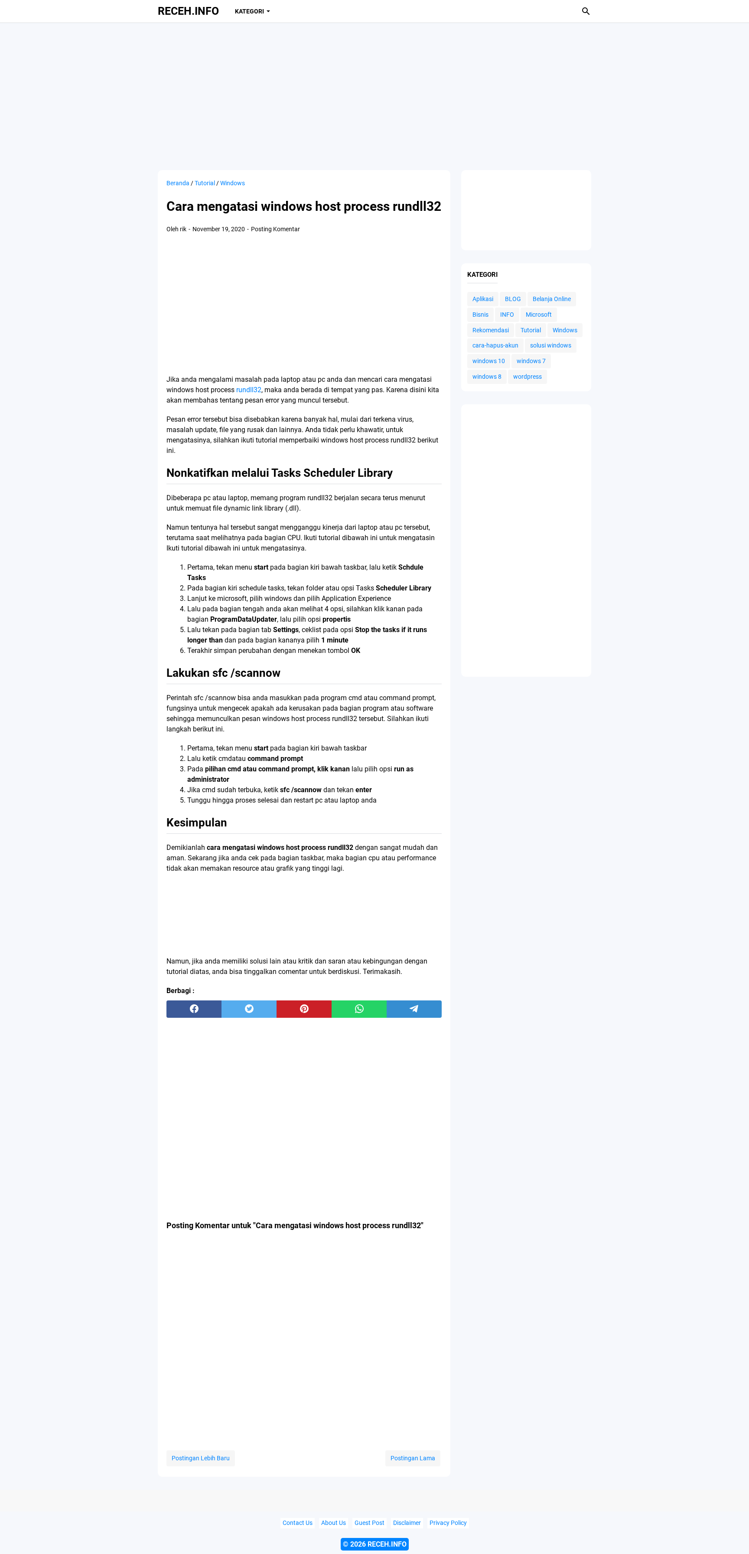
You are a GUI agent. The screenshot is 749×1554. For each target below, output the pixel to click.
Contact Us (298, 1523)
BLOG (513, 298)
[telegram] (414, 1009)
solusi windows (550, 345)
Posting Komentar (275, 229)
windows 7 (531, 360)
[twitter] (249, 1009)
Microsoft (539, 314)
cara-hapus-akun (495, 345)
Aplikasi (482, 298)
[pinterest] (304, 1009)
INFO (507, 314)
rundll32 (248, 390)
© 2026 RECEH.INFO (375, 1544)
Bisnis (480, 314)
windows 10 (488, 360)
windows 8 (487, 376)
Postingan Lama (413, 1458)
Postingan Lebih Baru (201, 1458)
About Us (333, 1523)
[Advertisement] (374, 96)
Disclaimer (407, 1523)
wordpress (527, 376)
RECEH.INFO (188, 11)
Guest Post (369, 1523)
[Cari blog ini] (586, 11)
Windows (565, 330)
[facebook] (193, 1009)
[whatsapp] (359, 1009)
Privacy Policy (448, 1523)
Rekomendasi (490, 330)
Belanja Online (552, 298)
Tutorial (531, 330)
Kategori (249, 11)
